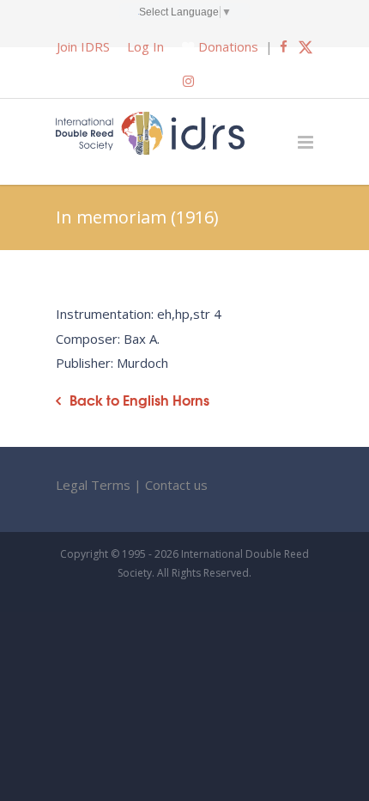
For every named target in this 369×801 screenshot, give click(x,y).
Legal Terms (93, 484)
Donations (228, 46)
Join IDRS (83, 46)
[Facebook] (283, 46)
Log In (145, 46)
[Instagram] (188, 80)
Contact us (176, 484)
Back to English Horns (139, 400)
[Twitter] (305, 46)
